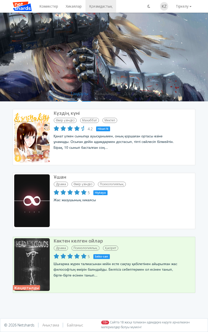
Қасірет (110, 248)
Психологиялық (112, 184)
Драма (61, 184)
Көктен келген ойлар (78, 241)
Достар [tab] (130, 93)
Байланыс (75, 325)
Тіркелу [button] (182, 6)
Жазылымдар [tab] (106, 93)
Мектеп (110, 120)
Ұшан (60, 177)
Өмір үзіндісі (65, 120)
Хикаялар (74, 6)
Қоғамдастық (100, 6)
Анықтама (50, 325)
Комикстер (48, 6)
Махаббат (89, 120)
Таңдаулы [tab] (79, 93)
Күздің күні (67, 113)
